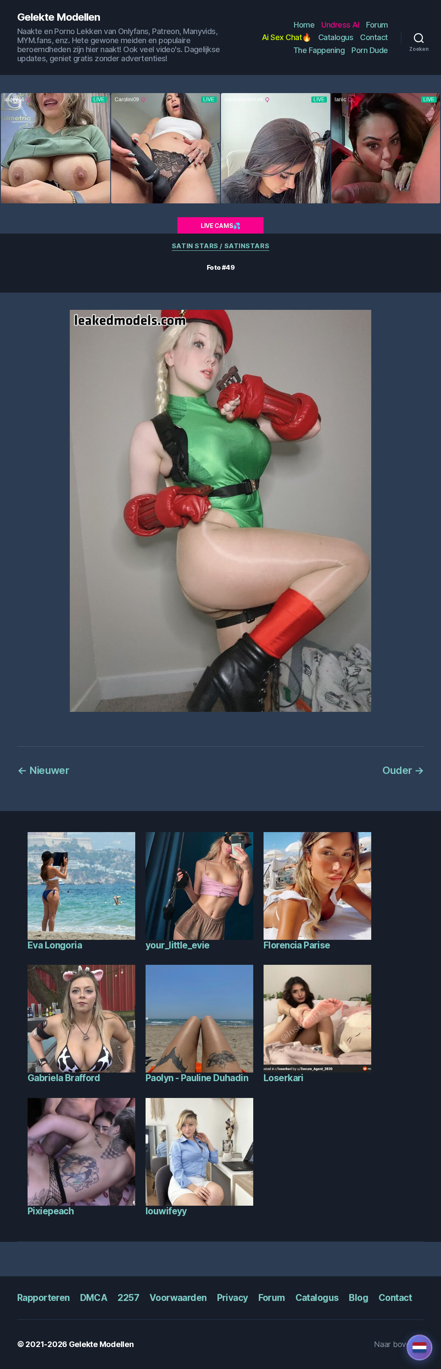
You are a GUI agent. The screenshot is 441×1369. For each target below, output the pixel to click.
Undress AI (340, 24)
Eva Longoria (55, 945)
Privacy (232, 1297)
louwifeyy (166, 1211)
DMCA (94, 1297)
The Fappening (319, 50)
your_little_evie (178, 945)
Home (304, 24)
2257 (128, 1297)
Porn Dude (369, 50)
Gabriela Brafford (64, 1078)
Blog (358, 1297)
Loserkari (284, 1078)
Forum (377, 24)
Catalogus (336, 37)
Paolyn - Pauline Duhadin (197, 1078)
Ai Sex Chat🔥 (286, 37)
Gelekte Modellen (58, 17)
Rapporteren (43, 1297)
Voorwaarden (178, 1297)
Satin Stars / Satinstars (220, 246)
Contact (374, 37)
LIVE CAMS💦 (220, 225)
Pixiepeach (51, 1211)
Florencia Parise (297, 945)
